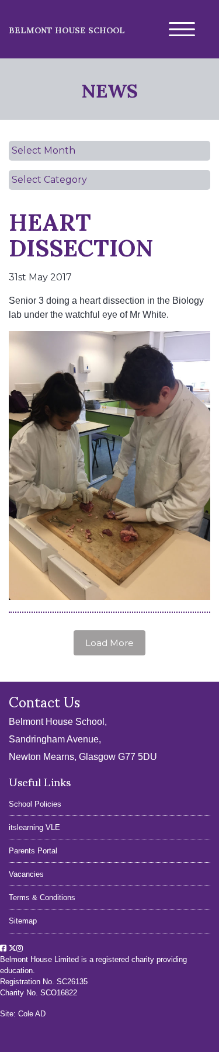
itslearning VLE (34, 827)
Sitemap (23, 920)
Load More (109, 642)
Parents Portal (33, 850)
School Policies (35, 804)
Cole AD (32, 1013)
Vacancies (26, 874)
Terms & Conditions (42, 897)
